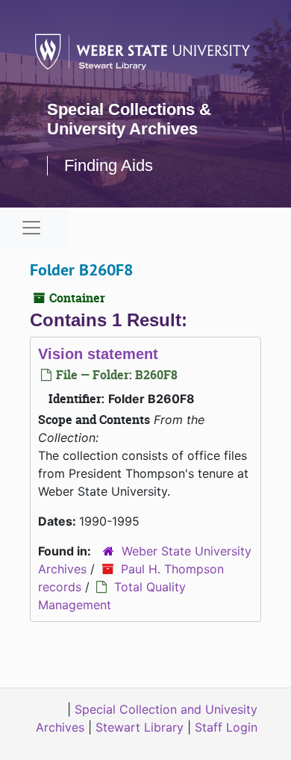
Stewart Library (140, 727)
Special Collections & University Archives (129, 119)
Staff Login (226, 727)
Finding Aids (108, 165)
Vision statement (98, 354)
